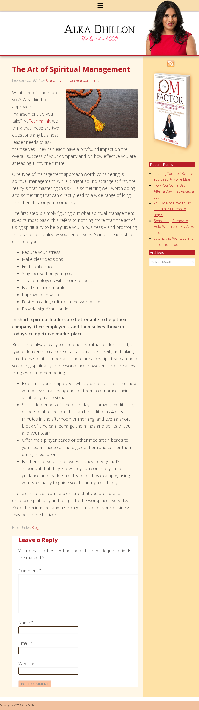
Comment (30, 570)
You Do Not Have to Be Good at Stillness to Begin (172, 209)
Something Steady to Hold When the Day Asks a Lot (174, 226)
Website (26, 663)
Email (25, 643)
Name (26, 622)
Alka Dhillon (102, 34)
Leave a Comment (84, 80)
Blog (35, 527)
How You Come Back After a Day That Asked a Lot (174, 191)
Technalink (39, 121)
